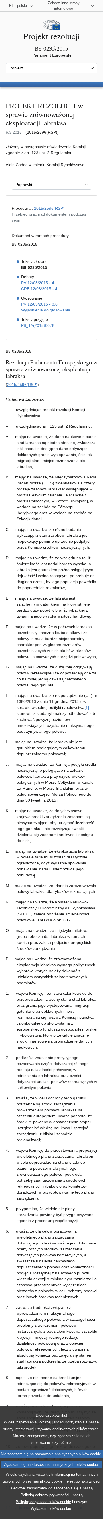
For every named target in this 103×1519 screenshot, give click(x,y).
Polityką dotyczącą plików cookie (43, 1502)
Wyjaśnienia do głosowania (45, 310)
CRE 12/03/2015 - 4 (39, 288)
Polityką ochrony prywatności (45, 1495)
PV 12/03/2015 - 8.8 (39, 304)
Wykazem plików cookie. (51, 1508)
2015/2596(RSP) (49, 208)
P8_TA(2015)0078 (37, 325)
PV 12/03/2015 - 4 (37, 282)
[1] (86, 707)
